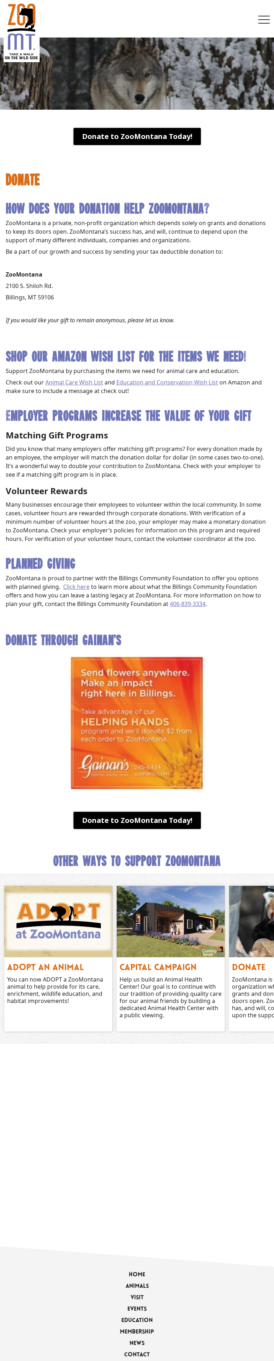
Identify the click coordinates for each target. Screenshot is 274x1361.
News (137, 1343)
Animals (137, 1286)
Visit (137, 1298)
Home (137, 1275)
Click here (76, 587)
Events (137, 1309)
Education (137, 1320)
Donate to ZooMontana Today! (137, 136)
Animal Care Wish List (74, 382)
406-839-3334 (188, 604)
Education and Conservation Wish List (167, 382)
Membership (137, 1332)
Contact (137, 1355)
